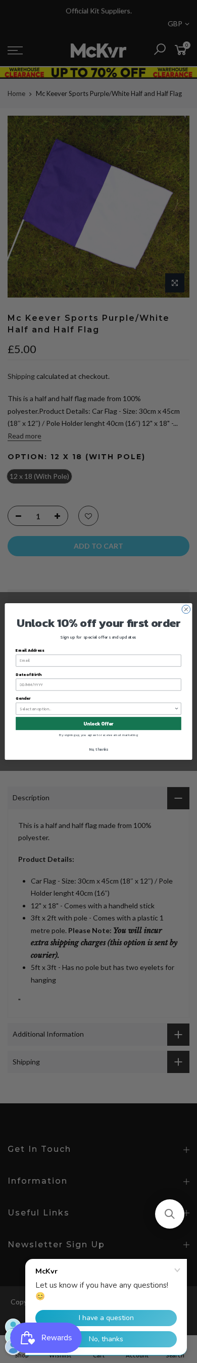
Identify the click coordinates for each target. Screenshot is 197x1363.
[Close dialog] (186, 609)
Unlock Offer (98, 723)
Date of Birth (28, 674)
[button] (169, 1214)
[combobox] (97, 708)
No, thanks (98, 749)
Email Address (30, 650)
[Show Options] (176, 708)
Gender (23, 698)
